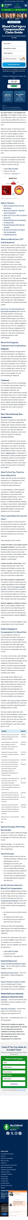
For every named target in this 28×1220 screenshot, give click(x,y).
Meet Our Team (5, 1160)
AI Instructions (4, 1181)
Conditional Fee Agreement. (10, 900)
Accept (4, 1214)
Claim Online (7, 9)
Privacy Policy (4, 1176)
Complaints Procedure (6, 1174)
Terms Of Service (5, 1172)
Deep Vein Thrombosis (8, 1008)
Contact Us (4, 1163)
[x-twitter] (12, 1133)
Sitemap (3, 1187)
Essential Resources (10, 234)
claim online (17, 956)
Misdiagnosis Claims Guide (9, 973)
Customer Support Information (8, 1169)
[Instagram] (16, 1133)
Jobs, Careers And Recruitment (9, 1165)
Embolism (4, 999)
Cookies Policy (4, 1178)
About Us (3, 1156)
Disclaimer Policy (5, 1183)
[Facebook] (8, 1133)
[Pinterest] (20, 1133)
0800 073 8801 (22, 1090)
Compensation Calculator (7, 1153)
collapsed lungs (10, 453)
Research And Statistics (7, 1158)
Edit (2, 822)
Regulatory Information (6, 1167)
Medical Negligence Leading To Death (13, 982)
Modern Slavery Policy (6, 1185)
